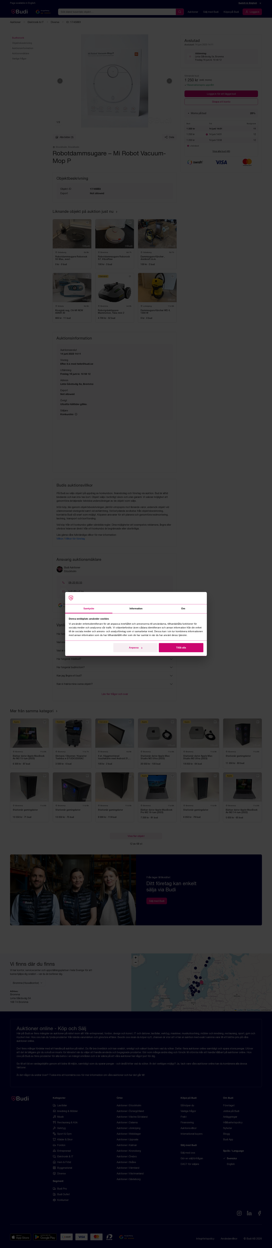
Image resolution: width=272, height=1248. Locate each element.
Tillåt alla (181, 647)
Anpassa (134, 647)
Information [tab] (136, 608)
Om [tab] (183, 608)
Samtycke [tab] (88, 608)
